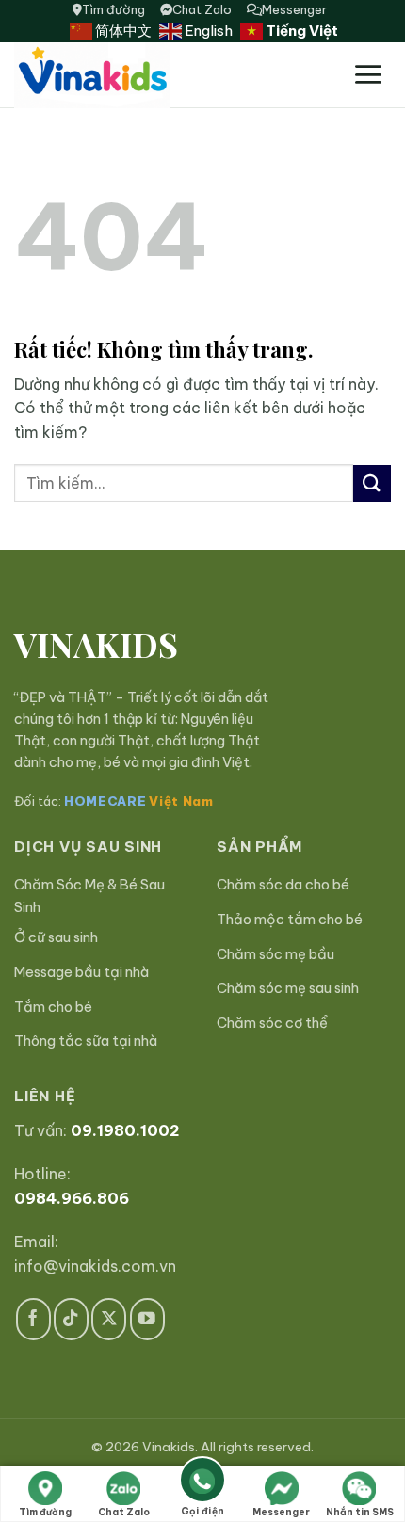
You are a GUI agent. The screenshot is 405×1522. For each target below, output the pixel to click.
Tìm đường (113, 9)
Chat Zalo (202, 9)
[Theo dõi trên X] (108, 1319)
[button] (368, 75)
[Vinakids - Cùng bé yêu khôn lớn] (149, 75)
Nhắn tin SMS (360, 1512)
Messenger (294, 9)
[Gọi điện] (202, 1483)
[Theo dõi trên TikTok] (71, 1319)
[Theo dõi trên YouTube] (147, 1319)
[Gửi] (372, 483)
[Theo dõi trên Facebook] (33, 1319)
